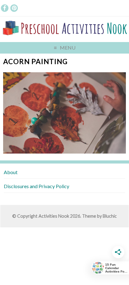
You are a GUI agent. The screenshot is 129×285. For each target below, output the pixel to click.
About (11, 172)
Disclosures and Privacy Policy (36, 186)
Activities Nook (54, 216)
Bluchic (110, 216)
